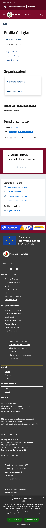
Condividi (8, 39)
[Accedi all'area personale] (5, 6)
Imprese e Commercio (13, 320)
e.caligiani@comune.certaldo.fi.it (21, 131)
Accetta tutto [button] (14, 519)
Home (5, 23)
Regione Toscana (9, 2)
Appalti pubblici (10, 324)
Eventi (7, 391)
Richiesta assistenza (12, 478)
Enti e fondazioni (11, 289)
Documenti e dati (11, 299)
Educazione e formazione (18, 341)
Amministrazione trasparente (15, 489)
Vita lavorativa (10, 317)
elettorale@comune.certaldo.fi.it (26, 424)
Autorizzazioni (14, 358)
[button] (23, 524)
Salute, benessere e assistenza (20, 355)
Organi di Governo (11, 279)
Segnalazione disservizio (14, 472)
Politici (7, 292)
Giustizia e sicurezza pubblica (19, 344)
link (23, 515)
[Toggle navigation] (4, 14)
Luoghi (7, 388)
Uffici (7, 286)
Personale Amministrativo (14, 296)
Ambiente (12, 351)
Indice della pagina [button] (13, 44)
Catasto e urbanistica (12, 327)
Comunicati (9, 375)
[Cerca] (41, 14)
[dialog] (23, 512)
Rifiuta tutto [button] (32, 519)
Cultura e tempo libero (13, 313)
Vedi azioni (18, 39)
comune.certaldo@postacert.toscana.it (19, 419)
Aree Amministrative (12, 282)
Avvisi (7, 378)
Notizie (7, 371)
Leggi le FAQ (9, 475)
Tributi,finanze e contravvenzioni (20, 348)
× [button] (43, 498)
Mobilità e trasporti (12, 331)
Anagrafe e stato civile (13, 310)
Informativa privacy (12, 492)
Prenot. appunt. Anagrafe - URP (16, 465)
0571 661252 (16, 127)
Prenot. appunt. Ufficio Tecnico (16, 468)
